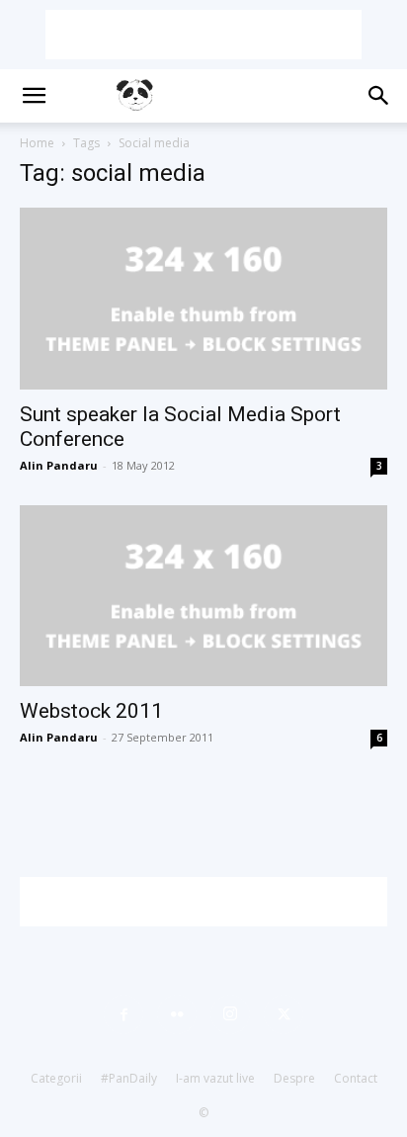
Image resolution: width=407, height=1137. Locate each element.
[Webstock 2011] (203, 596)
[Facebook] (123, 1014)
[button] (33, 96)
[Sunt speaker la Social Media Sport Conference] (203, 299)
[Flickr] (177, 1014)
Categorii (56, 1078)
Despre (294, 1078)
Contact (355, 1078)
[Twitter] (283, 1014)
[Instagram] (230, 1014)
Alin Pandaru (59, 465)
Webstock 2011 (91, 711)
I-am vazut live (215, 1078)
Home (37, 142)
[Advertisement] (203, 34)
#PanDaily (129, 1078)
